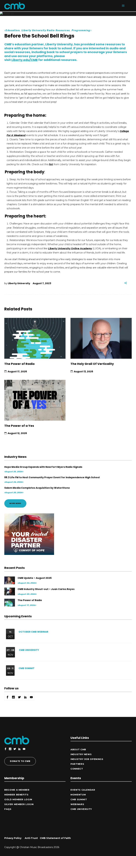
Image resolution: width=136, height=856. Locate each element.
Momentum (78, 794)
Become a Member (17, 789)
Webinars (77, 804)
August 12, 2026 (17, 433)
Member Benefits (16, 794)
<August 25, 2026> (13, 471)
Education (13, 30)
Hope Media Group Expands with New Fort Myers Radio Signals (43, 467)
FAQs (7, 809)
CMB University (29, 650)
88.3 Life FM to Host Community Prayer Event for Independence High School (52, 477)
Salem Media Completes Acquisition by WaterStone (37, 487)
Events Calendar (82, 789)
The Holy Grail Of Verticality (92, 364)
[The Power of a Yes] (35, 400)
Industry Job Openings (86, 759)
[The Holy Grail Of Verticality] (101, 338)
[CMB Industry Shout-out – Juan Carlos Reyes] (9, 591)
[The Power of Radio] (35, 338)
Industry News (81, 754)
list (51, 164)
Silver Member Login (19, 804)
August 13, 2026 (83, 371)
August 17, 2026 (17, 371)
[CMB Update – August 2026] (9, 580)
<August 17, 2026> (27, 605)
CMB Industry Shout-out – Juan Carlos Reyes (46, 589)
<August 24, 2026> (13, 482)
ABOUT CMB (78, 749)
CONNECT (76, 768)
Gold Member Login (18, 799)
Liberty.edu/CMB (24, 60)
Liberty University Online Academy (70, 248)
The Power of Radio (19, 364)
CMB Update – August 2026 (35, 578)
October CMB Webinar (33, 631)
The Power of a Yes (19, 426)
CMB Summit (26, 668)
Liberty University (19, 283)
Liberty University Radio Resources (46, 30)
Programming (81, 30)
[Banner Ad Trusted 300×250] (29, 554)
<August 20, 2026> (13, 492)
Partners (77, 764)
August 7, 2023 (42, 283)
